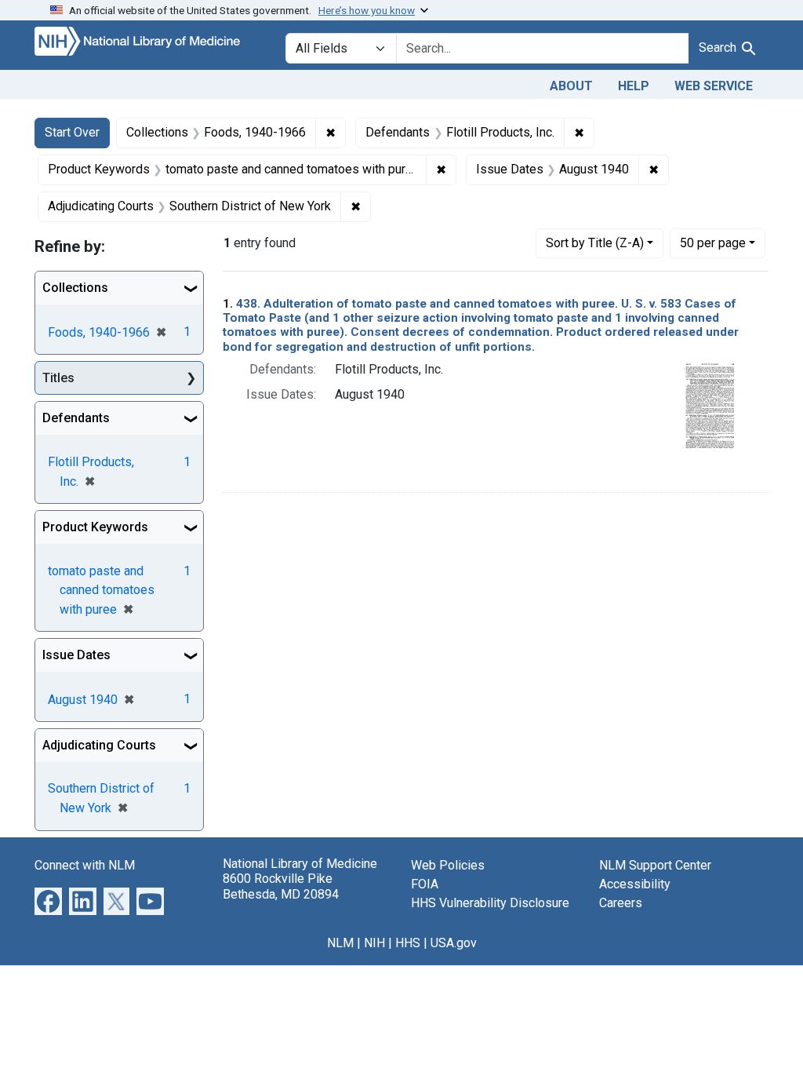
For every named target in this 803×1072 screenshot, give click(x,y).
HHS (407, 942)
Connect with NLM (85, 865)
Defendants (76, 417)
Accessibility (634, 884)
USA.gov (454, 942)
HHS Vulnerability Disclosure (490, 902)
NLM (340, 942)
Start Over (72, 132)
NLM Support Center (655, 865)
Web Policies (448, 865)
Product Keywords (95, 527)
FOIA (424, 884)
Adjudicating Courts (99, 745)
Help (633, 85)
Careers (620, 902)
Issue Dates (76, 654)
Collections (75, 287)
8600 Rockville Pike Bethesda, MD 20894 (281, 886)
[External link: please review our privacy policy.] (48, 900)
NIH (374, 942)
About (571, 85)
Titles (58, 377)
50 (713, 242)
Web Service (713, 85)
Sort (595, 242)
